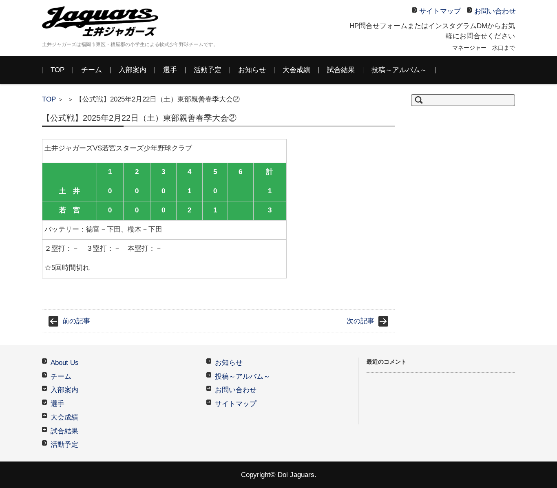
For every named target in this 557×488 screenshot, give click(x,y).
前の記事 (76, 321)
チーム (91, 70)
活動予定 (207, 70)
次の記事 (360, 321)
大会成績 (296, 70)
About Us (65, 363)
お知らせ (252, 70)
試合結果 (341, 70)
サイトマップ (235, 404)
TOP (57, 70)
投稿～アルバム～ (399, 70)
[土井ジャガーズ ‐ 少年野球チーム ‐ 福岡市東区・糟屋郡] (103, 21)
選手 (170, 70)
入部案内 (132, 70)
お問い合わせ (235, 390)
